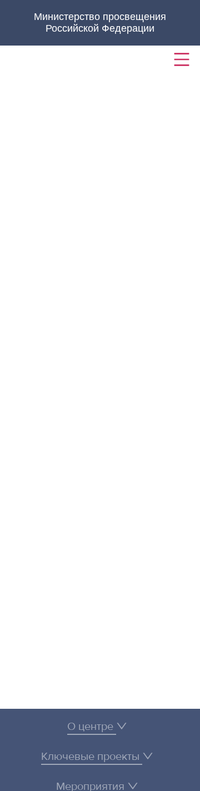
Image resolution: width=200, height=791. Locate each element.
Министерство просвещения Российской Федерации (100, 22)
